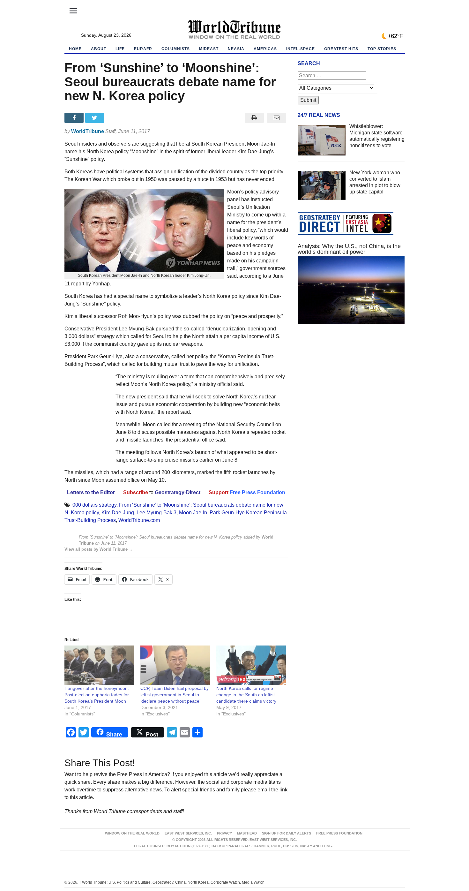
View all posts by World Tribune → (98, 549)
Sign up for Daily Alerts (286, 833)
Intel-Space (300, 49)
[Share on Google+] (116, 118)
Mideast (209, 49)
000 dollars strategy (94, 505)
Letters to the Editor (91, 492)
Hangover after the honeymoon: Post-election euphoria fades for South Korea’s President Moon (96, 695)
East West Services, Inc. (188, 833)
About (98, 49)
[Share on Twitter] (95, 118)
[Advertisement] (351, 389)
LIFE (120, 49)
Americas (265, 49)
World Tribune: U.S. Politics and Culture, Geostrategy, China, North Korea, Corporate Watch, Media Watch (171, 882)
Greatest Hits (341, 49)
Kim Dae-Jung (117, 512)
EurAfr (143, 49)
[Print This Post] (254, 118)
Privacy (224, 833)
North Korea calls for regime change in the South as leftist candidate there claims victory (246, 695)
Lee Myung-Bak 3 (156, 512)
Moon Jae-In (193, 512)
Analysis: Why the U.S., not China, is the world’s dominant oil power (349, 249)
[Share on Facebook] (74, 118)
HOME (75, 49)
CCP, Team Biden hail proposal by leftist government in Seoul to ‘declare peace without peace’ (174, 695)
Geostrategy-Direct (176, 492)
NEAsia (236, 49)
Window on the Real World (132, 833)
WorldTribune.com (139, 520)
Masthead (247, 833)
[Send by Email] (276, 118)
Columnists (175, 49)
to (151, 492)
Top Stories (382, 49)
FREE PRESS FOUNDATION (339, 833)
